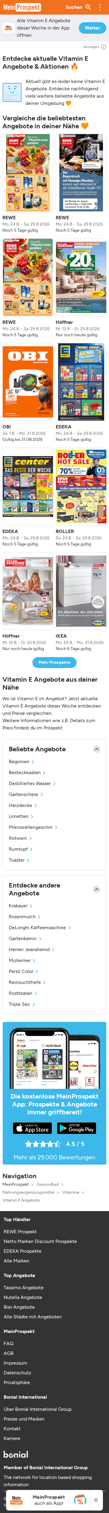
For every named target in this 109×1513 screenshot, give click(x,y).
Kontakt (12, 1429)
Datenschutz (17, 1373)
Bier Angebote (19, 1307)
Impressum (15, 1363)
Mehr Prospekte (54, 662)
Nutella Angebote (23, 1297)
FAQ (8, 1343)
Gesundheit (48, 1184)
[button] (100, 7)
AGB (9, 1353)
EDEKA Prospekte (22, 1251)
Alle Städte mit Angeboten (33, 1317)
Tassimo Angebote (24, 1287)
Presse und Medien (24, 1419)
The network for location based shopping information (48, 1480)
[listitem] (27, 184)
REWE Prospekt (20, 1231)
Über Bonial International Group (37, 1409)
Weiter (92, 28)
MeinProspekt (15, 1184)
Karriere (12, 1438)
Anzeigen (91, 47)
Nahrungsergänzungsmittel (28, 1192)
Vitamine (70, 1192)
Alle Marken (16, 1261)
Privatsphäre (17, 1382)
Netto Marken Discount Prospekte (40, 1241)
